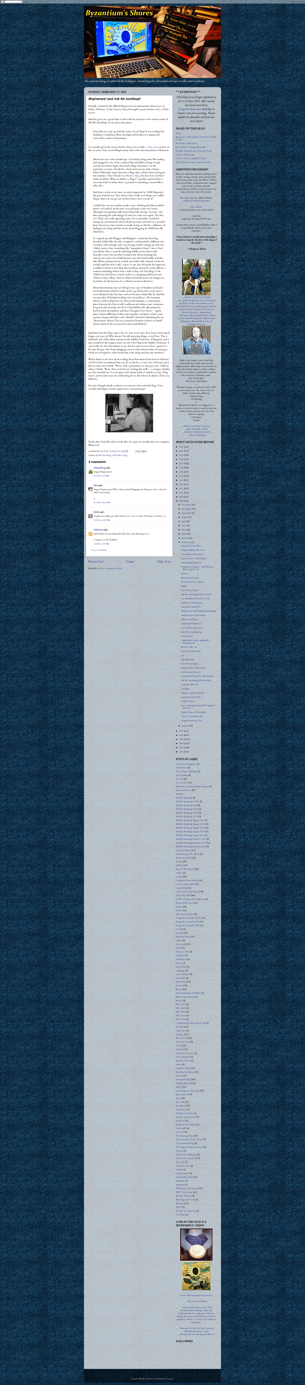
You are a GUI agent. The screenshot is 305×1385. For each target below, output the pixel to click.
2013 (181, 480)
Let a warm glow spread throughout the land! (198, 707)
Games (179, 940)
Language (180, 970)
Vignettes (180, 1184)
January (185, 725)
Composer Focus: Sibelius (187, 880)
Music (178, 989)
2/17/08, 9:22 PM (101, 475)
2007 (181, 731)
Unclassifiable (182, 1173)
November (187, 508)
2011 (181, 488)
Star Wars (180, 1105)
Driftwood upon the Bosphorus (190, 899)
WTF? (179, 1207)
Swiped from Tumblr (185, 1124)
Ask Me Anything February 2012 (191, 839)
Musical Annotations (185, 996)
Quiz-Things (182, 1056)
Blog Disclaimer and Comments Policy (193, 162)
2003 (181, 747)
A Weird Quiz (187, 701)
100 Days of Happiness (186, 763)
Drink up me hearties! (191, 672)
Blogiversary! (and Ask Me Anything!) (198, 611)
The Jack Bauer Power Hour (189, 1139)
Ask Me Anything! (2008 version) (196, 594)
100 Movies (181, 767)
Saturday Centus (183, 1068)
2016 (181, 467)
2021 (181, 446)
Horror (179, 963)
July (184, 521)
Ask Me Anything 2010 (186, 812)
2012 (181, 484)
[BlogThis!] (138, 451)
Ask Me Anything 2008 (105, 455)
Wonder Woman (184, 1195)
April (184, 533)
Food (178, 929)
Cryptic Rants (182, 887)
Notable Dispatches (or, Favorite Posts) (193, 150)
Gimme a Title (182, 951)
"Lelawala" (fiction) (189, 684)
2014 (181, 476)
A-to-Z (179, 778)
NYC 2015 (181, 1019)
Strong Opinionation (185, 1117)
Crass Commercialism (185, 884)
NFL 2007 (180, 1004)
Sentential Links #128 (191, 651)
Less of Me (181, 978)
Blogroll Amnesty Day (191, 720)
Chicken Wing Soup (185, 154)
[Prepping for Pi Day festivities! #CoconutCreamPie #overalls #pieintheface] (196, 1259)
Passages (179, 1034)
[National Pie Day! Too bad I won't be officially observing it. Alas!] (196, 1331)
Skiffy (178, 1087)
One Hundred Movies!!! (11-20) (195, 598)
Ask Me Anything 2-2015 (187, 801)
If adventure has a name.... (193, 581)
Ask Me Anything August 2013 (190, 831)
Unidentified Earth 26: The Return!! (197, 676)
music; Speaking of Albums (188, 993)
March (185, 538)
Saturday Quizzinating (191, 631)
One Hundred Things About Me (191, 147)
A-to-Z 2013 (182, 782)
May (184, 529)
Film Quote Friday (184, 914)
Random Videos (183, 1060)
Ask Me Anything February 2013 (191, 842)
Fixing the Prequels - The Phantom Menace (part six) (197, 568)
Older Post (163, 562)
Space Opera (181, 1094)
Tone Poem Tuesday (185, 1158)
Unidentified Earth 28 (191, 562)
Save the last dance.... (190, 663)
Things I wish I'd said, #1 (192, 692)
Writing (179, 1203)
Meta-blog (123, 455)
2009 (181, 496)
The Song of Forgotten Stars (189, 1147)
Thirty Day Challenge (186, 1154)
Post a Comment (99, 550)
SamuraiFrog (100, 467)
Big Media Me (187, 659)
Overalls (179, 1026)
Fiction (179, 910)
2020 (181, 451)
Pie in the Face (182, 1041)
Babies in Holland (189, 619)
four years (153, 147)
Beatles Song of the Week (187, 854)
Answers (185, 573)
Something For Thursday (187, 1090)
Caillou (179, 872)
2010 (181, 492)
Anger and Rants (183, 790)
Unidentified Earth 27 (191, 623)
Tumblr (179, 1169)
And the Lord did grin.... (192, 602)
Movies (179, 985)
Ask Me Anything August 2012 (190, 827)
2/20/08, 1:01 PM (101, 543)
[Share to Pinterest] (145, 451)
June (184, 525)
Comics (179, 876)
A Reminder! (187, 636)
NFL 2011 (180, 1015)
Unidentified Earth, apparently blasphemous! (195, 641)
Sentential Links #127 (191, 697)
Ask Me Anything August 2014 (190, 835)
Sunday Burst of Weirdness (193, 558)
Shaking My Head (184, 1083)
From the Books (183, 936)
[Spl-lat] (196, 1289)
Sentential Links (183, 1079)
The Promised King (185, 1143)
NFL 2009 (180, 1008)
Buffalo (179, 865)
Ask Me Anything (184, 797)
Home (130, 562)
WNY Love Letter (184, 1192)
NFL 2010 (180, 1011)
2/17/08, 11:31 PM (102, 520)
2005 (181, 739)
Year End (180, 1214)
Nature (179, 1000)
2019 (181, 455)
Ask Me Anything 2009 (186, 809)
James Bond (181, 966)
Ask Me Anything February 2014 (191, 846)
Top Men (185, 688)
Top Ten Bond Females (192, 716)
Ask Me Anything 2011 (186, 816)
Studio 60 (180, 1120)
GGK (178, 948)
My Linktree (196, 206)
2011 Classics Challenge (186, 771)
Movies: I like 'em (189, 647)
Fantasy (179, 906)
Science (179, 1075)
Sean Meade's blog (130, 175)
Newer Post (95, 562)
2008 (181, 501)
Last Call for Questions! (191, 627)
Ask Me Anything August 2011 (190, 824)
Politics (179, 1049)
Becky (111, 122)
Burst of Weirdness (184, 869)
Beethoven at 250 (183, 857)
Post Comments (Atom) (111, 568)
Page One (180, 1030)
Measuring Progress (190, 577)
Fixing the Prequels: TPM (187, 925)
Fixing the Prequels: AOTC (188, 917)
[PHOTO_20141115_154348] (196, 297)
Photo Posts (181, 1038)
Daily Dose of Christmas (187, 891)
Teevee (179, 1132)
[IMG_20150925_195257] (196, 429)
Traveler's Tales (183, 1165)
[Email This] (136, 451)
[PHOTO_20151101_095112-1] (196, 426)
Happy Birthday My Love (193, 550)
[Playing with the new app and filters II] (196, 1334)
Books (178, 861)
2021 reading (182, 775)
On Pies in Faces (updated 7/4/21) (191, 158)
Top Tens (180, 1162)
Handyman (181, 959)
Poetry (179, 1045)
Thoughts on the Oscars (192, 554)
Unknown (98, 529)
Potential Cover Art (185, 1053)
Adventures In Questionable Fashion (192, 786)
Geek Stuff (180, 944)
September (187, 513)
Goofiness (180, 955)
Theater (179, 1150)
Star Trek (180, 1101)
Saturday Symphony (185, 1072)
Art (177, 794)
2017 (181, 463)
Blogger (169, 1378)
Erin (96, 485)
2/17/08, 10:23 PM (102, 502)
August (185, 517)
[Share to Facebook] (143, 451)
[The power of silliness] (196, 1301)
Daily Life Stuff (183, 895)
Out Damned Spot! (189, 590)
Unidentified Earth (184, 1177)
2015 (181, 471)
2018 (181, 459)
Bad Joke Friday (183, 850)
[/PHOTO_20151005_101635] (196, 432)
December (187, 504)
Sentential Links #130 (191, 545)
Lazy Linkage (182, 974)
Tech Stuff (180, 1128)
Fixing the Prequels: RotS (187, 921)
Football (179, 933)
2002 (181, 751)
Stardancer (180, 1109)
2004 (181, 743)
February (186, 542)
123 (182, 655)
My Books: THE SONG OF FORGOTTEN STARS (196, 138)
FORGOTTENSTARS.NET (196, 201)
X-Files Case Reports (185, 1211)
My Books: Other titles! (186, 143)
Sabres (178, 1064)
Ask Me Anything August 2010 (190, 820)
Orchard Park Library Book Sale (191, 1023)
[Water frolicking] (196, 435)
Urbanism (180, 1180)
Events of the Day (184, 902)
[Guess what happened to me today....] (196, 1295)
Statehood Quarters (184, 1113)
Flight (184, 586)
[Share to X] (141, 451)
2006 (181, 735)
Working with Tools (185, 1199)
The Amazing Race (184, 1135)
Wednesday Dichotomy (186, 1188)
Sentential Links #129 (191, 606)
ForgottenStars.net (189, 109)
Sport (178, 1098)
